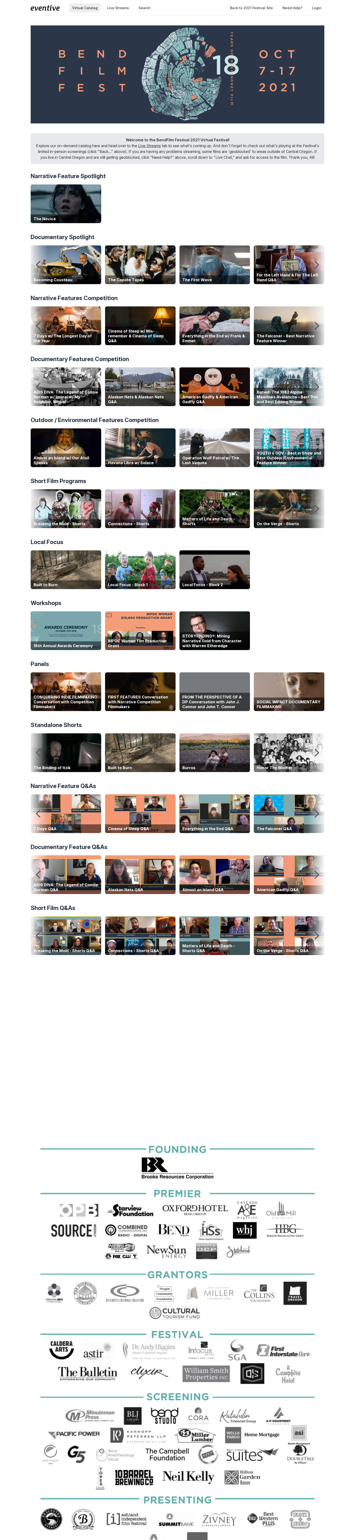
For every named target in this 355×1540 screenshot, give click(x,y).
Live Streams (118, 8)
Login (316, 8)
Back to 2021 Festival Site (251, 8)
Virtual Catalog (85, 8)
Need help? (292, 8)
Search (144, 8)
